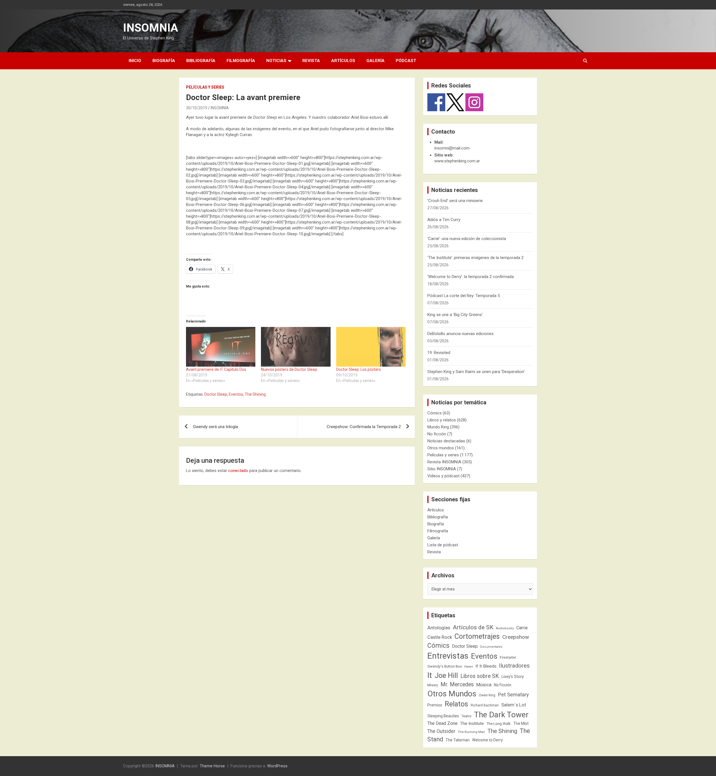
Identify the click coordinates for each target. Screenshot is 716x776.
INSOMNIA (150, 27)
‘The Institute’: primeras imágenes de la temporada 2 (475, 257)
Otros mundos (440, 447)
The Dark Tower (501, 714)
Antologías (438, 627)
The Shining (255, 394)
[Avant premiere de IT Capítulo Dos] (220, 347)
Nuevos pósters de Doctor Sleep (289, 369)
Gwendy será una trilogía (215, 426)
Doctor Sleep (215, 394)
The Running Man (471, 732)
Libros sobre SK (479, 676)
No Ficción (502, 685)
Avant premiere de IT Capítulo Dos (216, 369)
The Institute (472, 723)
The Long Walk (498, 724)
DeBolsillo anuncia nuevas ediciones (460, 333)
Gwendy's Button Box (444, 666)
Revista (311, 60)
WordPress (277, 765)
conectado (238, 470)
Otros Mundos (451, 693)
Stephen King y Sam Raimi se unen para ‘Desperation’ (476, 371)
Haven (468, 666)
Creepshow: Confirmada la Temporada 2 (364, 426)
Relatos (456, 704)
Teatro (466, 716)
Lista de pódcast (442, 544)
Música (483, 684)
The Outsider (441, 731)
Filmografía (241, 60)
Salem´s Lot (513, 705)
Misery (432, 685)
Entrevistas (447, 656)
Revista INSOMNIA (444, 461)
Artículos (343, 60)
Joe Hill (446, 675)
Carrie (522, 627)
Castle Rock (439, 637)
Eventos (236, 394)
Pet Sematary (513, 694)
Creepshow (515, 637)
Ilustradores (514, 665)
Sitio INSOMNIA (441, 468)
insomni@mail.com (452, 148)
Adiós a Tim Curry (443, 219)
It (429, 675)
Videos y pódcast (443, 475)
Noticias (276, 60)
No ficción (436, 433)
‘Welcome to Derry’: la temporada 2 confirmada (470, 276)
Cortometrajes (477, 636)
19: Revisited (438, 352)
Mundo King (438, 426)
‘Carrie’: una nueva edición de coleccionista (466, 238)
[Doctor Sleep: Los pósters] (371, 347)
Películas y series (205, 87)
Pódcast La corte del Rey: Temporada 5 (463, 295)
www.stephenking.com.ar (457, 160)
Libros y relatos (441, 420)
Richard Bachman (485, 705)
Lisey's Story (512, 676)
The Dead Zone (442, 723)
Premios (434, 705)
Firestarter (508, 657)
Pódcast (406, 60)
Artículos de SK (473, 627)
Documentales (491, 647)
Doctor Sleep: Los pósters (358, 369)
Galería (375, 60)
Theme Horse (212, 765)
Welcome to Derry (487, 740)
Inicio (135, 60)
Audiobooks (505, 628)
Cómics (434, 413)
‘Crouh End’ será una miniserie (455, 200)
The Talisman (458, 740)
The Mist (521, 723)
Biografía (163, 60)
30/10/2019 (196, 108)
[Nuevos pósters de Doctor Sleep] (295, 347)
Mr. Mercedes (457, 684)
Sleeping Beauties (443, 716)
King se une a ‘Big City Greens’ (455, 314)
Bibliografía (200, 60)
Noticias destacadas (446, 440)
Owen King (487, 695)
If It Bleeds (485, 666)
